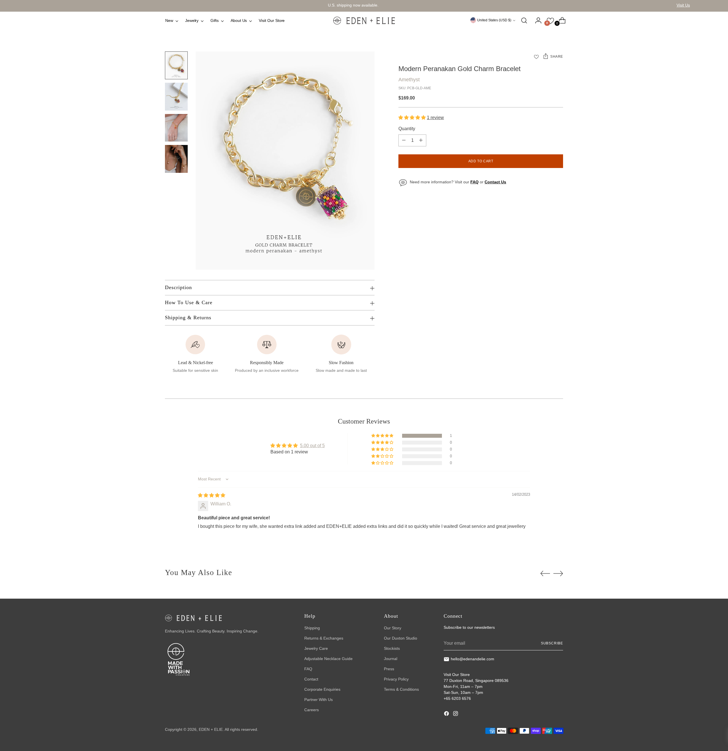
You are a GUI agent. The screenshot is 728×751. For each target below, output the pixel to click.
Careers (311, 710)
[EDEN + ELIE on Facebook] (447, 714)
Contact (311, 679)
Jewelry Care (316, 648)
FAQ (308, 669)
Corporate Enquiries (322, 689)
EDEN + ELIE (211, 729)
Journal (390, 658)
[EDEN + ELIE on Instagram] (456, 714)
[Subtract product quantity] (404, 140)
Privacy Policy (396, 679)
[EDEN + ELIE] (364, 20)
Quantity (406, 128)
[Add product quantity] (421, 140)
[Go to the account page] (536, 20)
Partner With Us (318, 699)
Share (556, 57)
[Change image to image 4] (176, 159)
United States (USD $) (494, 20)
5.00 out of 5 (312, 445)
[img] (211, 495)
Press (389, 669)
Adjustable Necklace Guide (328, 658)
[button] (412, 117)
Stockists (392, 648)
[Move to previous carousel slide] (545, 573)
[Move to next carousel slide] (558, 573)
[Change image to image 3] (176, 128)
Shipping (312, 628)
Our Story (392, 628)
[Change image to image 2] (176, 97)
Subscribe (552, 643)
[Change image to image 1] (176, 65)
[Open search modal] (524, 20)
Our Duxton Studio (400, 638)
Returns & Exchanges (323, 638)
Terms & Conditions (401, 689)
